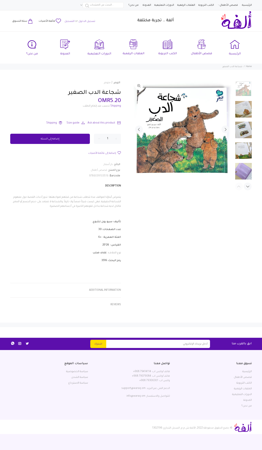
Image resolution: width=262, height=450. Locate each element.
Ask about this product (101, 123)
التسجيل (69, 21)
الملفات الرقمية (243, 388)
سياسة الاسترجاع (78, 383)
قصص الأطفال (243, 377)
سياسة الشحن (79, 377)
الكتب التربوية (244, 383)
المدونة (247, 400)
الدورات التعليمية (242, 394)
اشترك (98, 344)
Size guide (73, 123)
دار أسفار (108, 164)
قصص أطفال (99, 170)
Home (249, 66)
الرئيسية (247, 371)
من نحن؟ (246, 406)
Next (225, 129)
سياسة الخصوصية (77, 371)
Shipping (115, 106)
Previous (139, 129)
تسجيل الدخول (86, 21)
